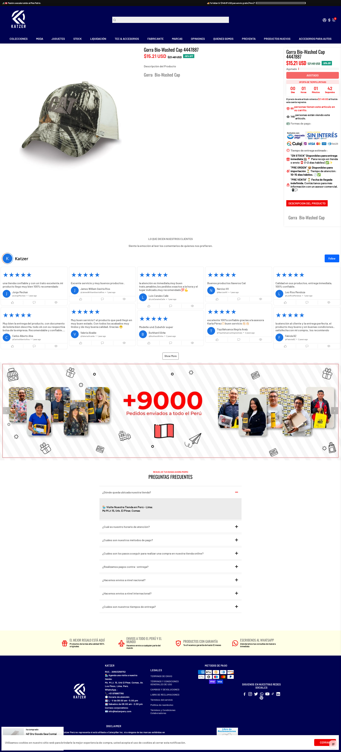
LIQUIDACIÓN (98, 38)
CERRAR (325, 742)
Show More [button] (170, 356)
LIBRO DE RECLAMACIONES (164, 694)
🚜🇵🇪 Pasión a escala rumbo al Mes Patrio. (21, 3)
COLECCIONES (19, 38)
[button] (34, 286)
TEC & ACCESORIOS (127, 38)
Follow (331, 258)
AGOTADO (313, 75)
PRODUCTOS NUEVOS (277, 38)
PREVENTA (249, 38)
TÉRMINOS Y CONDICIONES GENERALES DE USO (164, 683)
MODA (39, 38)
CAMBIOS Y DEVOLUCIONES (164, 689)
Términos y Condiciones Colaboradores (162, 711)
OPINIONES (198, 38)
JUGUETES (58, 38)
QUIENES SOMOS (223, 38)
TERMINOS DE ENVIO (161, 676)
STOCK (77, 38)
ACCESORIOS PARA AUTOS (315, 38)
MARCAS (177, 38)
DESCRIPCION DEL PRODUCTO (307, 203)
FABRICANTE (155, 38)
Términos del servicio (161, 699)
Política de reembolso (161, 704)
